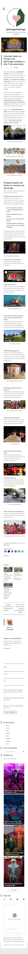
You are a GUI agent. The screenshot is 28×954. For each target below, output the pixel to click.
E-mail (6, 674)
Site (5, 681)
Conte (7, 744)
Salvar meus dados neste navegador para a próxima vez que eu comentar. (13, 691)
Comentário (7, 648)
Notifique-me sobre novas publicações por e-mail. (13, 706)
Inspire (7, 736)
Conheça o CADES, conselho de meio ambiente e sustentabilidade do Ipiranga (19, 608)
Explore (8, 733)
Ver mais (14, 890)
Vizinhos (8, 738)
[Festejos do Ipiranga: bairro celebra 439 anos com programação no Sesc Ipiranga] (18, 569)
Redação (16, 67)
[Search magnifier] (24, 751)
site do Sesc (7, 545)
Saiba (7, 730)
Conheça (8, 741)
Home (7, 725)
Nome (5, 667)
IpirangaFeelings (15, 29)
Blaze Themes (21, 945)
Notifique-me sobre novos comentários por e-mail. (14, 699)
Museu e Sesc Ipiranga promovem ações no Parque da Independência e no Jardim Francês (8, 577)
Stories (8, 728)
